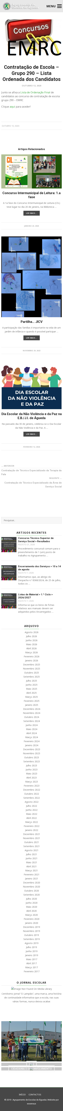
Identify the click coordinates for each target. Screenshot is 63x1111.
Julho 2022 (31, 805)
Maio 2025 (31, 688)
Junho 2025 (31, 684)
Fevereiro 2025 (31, 700)
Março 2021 (31, 870)
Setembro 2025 (31, 676)
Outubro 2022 (31, 793)
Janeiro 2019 (31, 955)
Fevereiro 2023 (31, 785)
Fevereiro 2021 (31, 874)
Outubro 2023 (31, 757)
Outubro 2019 (31, 935)
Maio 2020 (31, 906)
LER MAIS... (31, 213)
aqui (12, 106)
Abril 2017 (31, 963)
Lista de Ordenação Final (35, 92)
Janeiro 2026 (31, 660)
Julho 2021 (31, 854)
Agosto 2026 (31, 632)
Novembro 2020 (31, 886)
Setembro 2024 (31, 721)
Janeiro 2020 (31, 922)
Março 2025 (31, 696)
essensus (31, 1103)
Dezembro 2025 (31, 664)
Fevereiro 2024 (31, 741)
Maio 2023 (31, 773)
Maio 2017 (31, 959)
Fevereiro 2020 (31, 918)
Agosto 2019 (31, 943)
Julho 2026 (31, 636)
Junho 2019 (31, 951)
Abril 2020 (31, 910)
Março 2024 (31, 737)
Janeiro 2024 (31, 745)
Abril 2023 (31, 777)
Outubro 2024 (31, 717)
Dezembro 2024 (31, 708)
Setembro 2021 (31, 846)
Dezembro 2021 (31, 834)
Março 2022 (31, 822)
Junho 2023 (31, 769)
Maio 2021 (31, 862)
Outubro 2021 (31, 842)
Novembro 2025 (31, 668)
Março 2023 (31, 781)
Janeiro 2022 (31, 830)
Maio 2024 (31, 729)
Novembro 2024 (31, 713)
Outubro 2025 (31, 672)
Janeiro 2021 (31, 878)
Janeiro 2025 (31, 704)
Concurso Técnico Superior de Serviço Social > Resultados (36, 540)
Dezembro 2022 (31, 789)
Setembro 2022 (31, 797)
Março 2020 (31, 914)
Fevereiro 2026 (31, 656)
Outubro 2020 (31, 890)
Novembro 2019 (31, 931)
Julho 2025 (31, 680)
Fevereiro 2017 (31, 971)
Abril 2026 (31, 648)
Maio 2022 (31, 813)
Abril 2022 (31, 817)
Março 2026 (31, 652)
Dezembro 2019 (31, 926)
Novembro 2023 (31, 753)
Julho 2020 (31, 898)
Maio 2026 (31, 644)
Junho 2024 (31, 725)
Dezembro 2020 (31, 882)
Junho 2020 (31, 902)
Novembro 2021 (31, 838)
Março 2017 (31, 967)
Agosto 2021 (31, 850)
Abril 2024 (31, 733)
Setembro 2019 (31, 939)
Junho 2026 (31, 640)
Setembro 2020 (31, 894)
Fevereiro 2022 (31, 826)
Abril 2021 (31, 866)
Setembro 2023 (31, 761)
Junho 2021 (31, 858)
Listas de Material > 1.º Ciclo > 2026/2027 (35, 596)
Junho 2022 (31, 809)
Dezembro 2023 (31, 749)
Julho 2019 (31, 947)
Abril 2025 (31, 692)
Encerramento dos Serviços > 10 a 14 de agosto (39, 568)
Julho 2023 (31, 765)
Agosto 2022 (31, 801)
